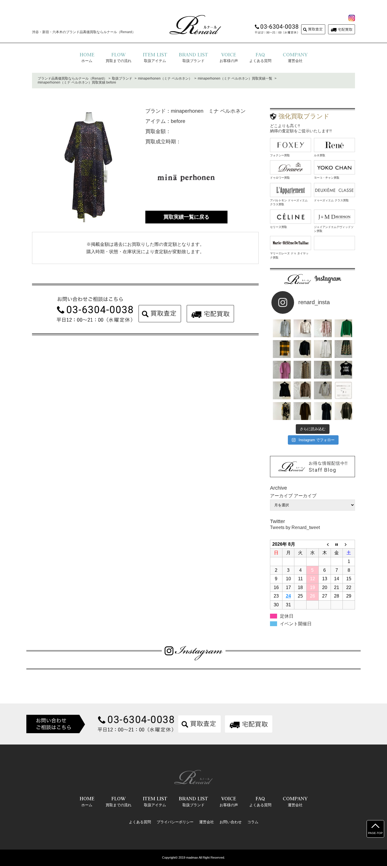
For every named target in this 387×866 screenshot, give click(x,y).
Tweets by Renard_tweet (295, 527)
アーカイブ (305, 495)
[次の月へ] (349, 544)
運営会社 (206, 822)
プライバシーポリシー (175, 822)
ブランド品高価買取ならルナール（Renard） (72, 78)
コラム (252, 822)
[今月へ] (337, 544)
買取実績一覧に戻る (186, 217)
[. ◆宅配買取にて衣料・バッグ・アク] (282, 328)
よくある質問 (140, 822)
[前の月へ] (324, 544)
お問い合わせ (231, 822)
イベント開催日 (296, 623)
